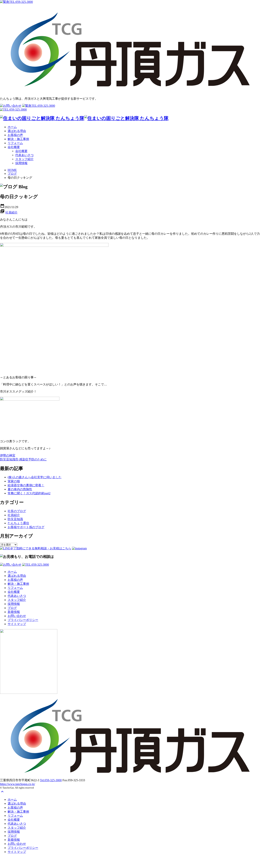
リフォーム (15, 143)
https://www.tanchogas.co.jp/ (17, 784)
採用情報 (21, 163)
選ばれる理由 (17, 131)
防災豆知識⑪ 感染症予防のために (23, 459)
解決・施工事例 (18, 139)
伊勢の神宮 (7, 455)
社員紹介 (11, 212)
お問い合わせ (17, 615)
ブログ (12, 173)
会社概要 (14, 147)
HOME (12, 170)
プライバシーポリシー (23, 620)
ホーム (12, 127)
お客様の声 (15, 135)
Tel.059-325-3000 (51, 780)
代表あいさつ (24, 155)
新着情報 (14, 611)
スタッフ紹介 (24, 159)
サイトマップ (17, 624)
